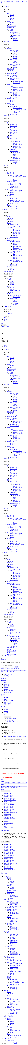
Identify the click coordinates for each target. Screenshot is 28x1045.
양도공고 (12, 24)
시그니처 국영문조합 (18, 232)
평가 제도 (12, 101)
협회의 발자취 (13, 298)
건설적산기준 (10, 103)
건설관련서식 (13, 206)
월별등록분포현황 (17, 89)
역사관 (8, 293)
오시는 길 (9, 266)
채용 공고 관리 (16, 33)
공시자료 (12, 22)
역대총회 (15, 244)
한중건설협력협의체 (15, 260)
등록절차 (15, 51)
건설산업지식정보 (8, 817)
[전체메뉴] (6, 325)
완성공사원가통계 (17, 148)
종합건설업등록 (14, 50)
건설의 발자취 (16, 297)
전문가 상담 (10, 189)
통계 (8, 137)
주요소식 (9, 279)
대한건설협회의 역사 (15, 295)
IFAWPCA (12, 252)
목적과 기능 (16, 263)
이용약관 (9, 649)
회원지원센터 (10, 173)
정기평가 (12, 70)
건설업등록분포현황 (18, 87)
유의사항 (15, 55)
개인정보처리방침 (11, 651)
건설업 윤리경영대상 (15, 184)
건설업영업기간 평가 (12, 73)
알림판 (11, 19)
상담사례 (12, 194)
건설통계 (12, 140)
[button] (3, 680)
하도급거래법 (13, 126)
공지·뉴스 (6, 6)
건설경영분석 (16, 146)
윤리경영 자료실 (14, 186)
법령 (8, 123)
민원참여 (9, 197)
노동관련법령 (13, 130)
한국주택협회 (7, 814)
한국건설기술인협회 (9, 809)
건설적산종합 (13, 106)
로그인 (5, 345)
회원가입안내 (10, 172)
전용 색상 (15, 235)
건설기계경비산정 (17, 108)
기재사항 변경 (13, 59)
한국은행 (15, 157)
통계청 (14, 155)
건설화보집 (16, 301)
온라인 (14, 163)
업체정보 (9, 84)
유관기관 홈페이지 (5, 790)
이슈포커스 (13, 287)
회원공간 (6, 165)
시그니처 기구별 (17, 234)
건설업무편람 (13, 208)
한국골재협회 (7, 811)
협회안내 (9, 223)
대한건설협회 (16, 152)
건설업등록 (10, 48)
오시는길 (6, 824)
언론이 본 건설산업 (15, 290)
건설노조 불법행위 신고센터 (17, 201)
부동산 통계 (13, 149)
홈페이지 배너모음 (11, 654)
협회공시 (9, 21)
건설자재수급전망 (17, 111)
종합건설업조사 (17, 143)
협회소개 (6, 209)
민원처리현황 (10, 647)
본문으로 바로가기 (5, 1)
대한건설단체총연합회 (10, 818)
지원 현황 (15, 40)
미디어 (8, 286)
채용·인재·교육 (10, 29)
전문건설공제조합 (8, 806)
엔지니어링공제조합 (9, 804)
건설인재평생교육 (14, 78)
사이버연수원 (13, 76)
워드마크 (15, 229)
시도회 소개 (10, 238)
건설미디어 (16, 300)
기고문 (11, 292)
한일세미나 (16, 248)
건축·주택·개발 (13, 132)
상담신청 (12, 192)
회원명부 (9, 195)
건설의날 (12, 284)
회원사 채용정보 (14, 32)
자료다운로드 (16, 251)
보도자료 (12, 16)
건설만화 (15, 304)
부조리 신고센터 (14, 187)
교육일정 (12, 80)
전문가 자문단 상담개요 (16, 191)
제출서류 (15, 62)
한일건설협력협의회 (15, 241)
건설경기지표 (13, 138)
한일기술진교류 (17, 246)
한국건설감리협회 (8, 807)
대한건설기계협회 (8, 795)
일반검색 (15, 94)
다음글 (2, 789)
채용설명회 (13, 30)
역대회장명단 (16, 257)
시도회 (5, 346)
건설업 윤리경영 (11, 181)
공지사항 (12, 15)
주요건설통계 (16, 141)
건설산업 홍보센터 (8, 271)
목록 (2, 779)
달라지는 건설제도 (11, 26)
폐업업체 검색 (16, 95)
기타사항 (15, 58)
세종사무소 (13, 269)
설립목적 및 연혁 (14, 224)
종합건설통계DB (14, 151)
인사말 (11, 218)
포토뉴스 (12, 18)
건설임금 (12, 105)
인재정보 (12, 36)
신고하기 (15, 180)
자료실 (8, 205)
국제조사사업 (13, 265)
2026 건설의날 (7, 306)
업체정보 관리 (16, 35)
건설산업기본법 (14, 124)
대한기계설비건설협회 (10, 800)
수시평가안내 (13, 72)
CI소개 (11, 227)
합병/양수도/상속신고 (15, 64)
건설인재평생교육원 (12, 75)
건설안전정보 (10, 27)
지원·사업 (6, 41)
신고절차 (15, 61)
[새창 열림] (8, 674)
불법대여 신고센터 (14, 203)
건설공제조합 (7, 793)
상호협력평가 (10, 98)
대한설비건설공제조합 (10, 798)
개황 (14, 243)
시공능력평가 (10, 69)
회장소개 (9, 216)
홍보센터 (9, 278)
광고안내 (9, 652)
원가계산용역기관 (14, 114)
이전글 (2, 781)
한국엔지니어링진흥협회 (10, 812)
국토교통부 (16, 154)
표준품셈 (15, 112)
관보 (11, 135)
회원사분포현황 (14, 237)
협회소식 (9, 13)
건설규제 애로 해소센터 (16, 175)
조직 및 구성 (10, 219)
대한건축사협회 (8, 796)
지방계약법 (13, 129)
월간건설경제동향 (17, 144)
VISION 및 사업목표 (15, 226)
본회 (11, 268)
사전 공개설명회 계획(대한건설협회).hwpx (15, 736)
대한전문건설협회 (8, 801)
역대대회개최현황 (17, 255)
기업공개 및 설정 (14, 97)
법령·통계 (6, 115)
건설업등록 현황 (14, 86)
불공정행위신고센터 (15, 200)
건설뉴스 (12, 289)
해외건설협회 (16, 158)
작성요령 (15, 56)
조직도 (11, 221)
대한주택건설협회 (8, 803)
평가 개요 (12, 100)
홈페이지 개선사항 (8, 827)
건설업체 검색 (13, 92)
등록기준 (15, 53)
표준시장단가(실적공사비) (19, 109)
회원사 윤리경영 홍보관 (16, 183)
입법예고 (12, 133)
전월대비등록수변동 (18, 90)
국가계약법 (13, 127)
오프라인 (15, 162)
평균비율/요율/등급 (15, 160)
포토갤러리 (16, 303)
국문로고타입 (16, 230)
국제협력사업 (10, 240)
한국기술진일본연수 (18, 249)
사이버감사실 (13, 198)
